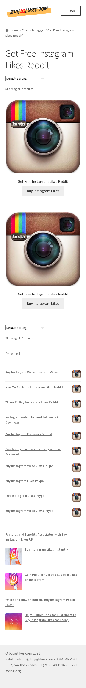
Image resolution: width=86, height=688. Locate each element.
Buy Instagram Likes (43, 190)
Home (15, 30)
